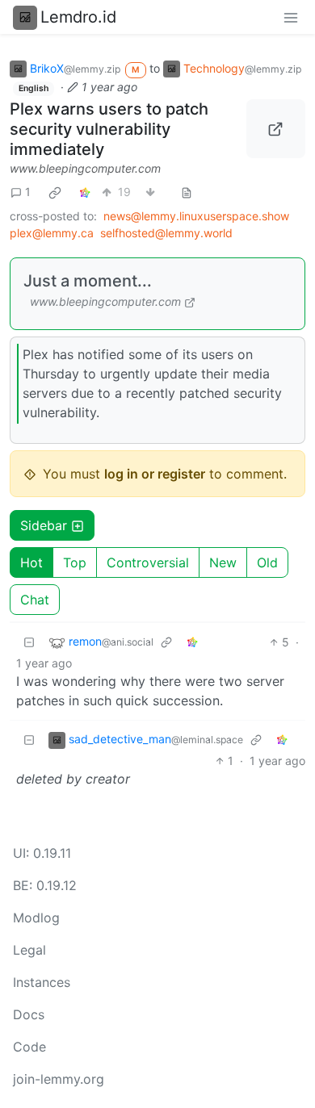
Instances (41, 982)
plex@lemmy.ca (52, 233)
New (223, 562)
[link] (55, 192)
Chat (34, 600)
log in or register (154, 474)
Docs (28, 1014)
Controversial (148, 562)
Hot (31, 562)
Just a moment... (87, 281)
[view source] (187, 191)
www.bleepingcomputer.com (85, 168)
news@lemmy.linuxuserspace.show (196, 216)
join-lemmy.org (58, 1079)
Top (74, 562)
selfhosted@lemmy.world (166, 233)
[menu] (290, 17)
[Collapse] (29, 641)
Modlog (36, 917)
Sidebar (43, 525)
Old (267, 562)
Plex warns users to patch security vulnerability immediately (109, 129)
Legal (29, 950)
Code (29, 1047)
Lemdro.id (78, 17)
